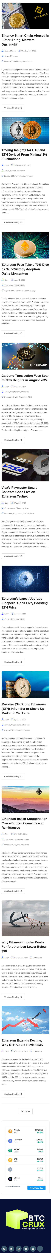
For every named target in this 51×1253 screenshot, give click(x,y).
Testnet (26, 513)
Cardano (7, 397)
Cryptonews (15, 392)
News (7, 56)
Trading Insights (26, 176)
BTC (12, 176)
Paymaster (17, 513)
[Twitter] (11, 1249)
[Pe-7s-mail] (40, 1249)
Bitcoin (13, 171)
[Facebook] (26, 1249)
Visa (32, 513)
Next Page (25, 1111)
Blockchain (18, 839)
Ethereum (14, 56)
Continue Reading (11, 108)
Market (27, 730)
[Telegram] (4, 1249)
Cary (7, 165)
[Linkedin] (33, 1249)
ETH (17, 176)
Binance (7, 61)
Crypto (16, 285)
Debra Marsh (10, 51)
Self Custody (30, 290)
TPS (30, 397)
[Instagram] (19, 1249)
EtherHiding (17, 61)
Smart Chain (28, 61)
